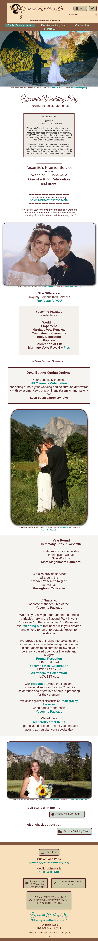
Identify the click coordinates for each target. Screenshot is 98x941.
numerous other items (49, 722)
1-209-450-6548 (49, 872)
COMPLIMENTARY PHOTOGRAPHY (49, 200)
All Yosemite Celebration (49, 383)
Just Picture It (55, 88)
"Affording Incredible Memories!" (49, 920)
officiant (37, 683)
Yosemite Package (49, 711)
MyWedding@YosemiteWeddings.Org (48, 862)
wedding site (32, 626)
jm (48, 936)
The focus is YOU (49, 300)
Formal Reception (49, 658)
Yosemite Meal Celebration (49, 665)
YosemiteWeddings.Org (78, 88)
